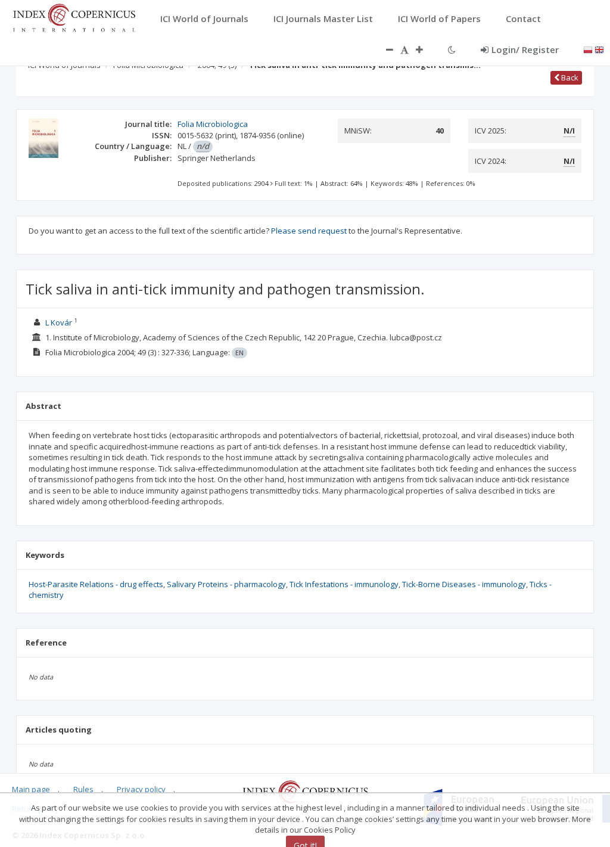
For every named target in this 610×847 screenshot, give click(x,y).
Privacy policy (141, 789)
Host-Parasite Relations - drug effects (96, 584)
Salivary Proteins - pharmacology (226, 584)
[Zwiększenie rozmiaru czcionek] (425, 49)
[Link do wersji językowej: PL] (588, 49)
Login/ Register (525, 49)
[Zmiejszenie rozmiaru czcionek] (384, 49)
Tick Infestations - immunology (344, 584)
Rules (83, 789)
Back (568, 77)
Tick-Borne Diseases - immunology (464, 584)
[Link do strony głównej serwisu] (74, 16)
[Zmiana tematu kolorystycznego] (451, 49)
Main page (31, 789)
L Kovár (58, 322)
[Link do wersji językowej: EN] (599, 49)
